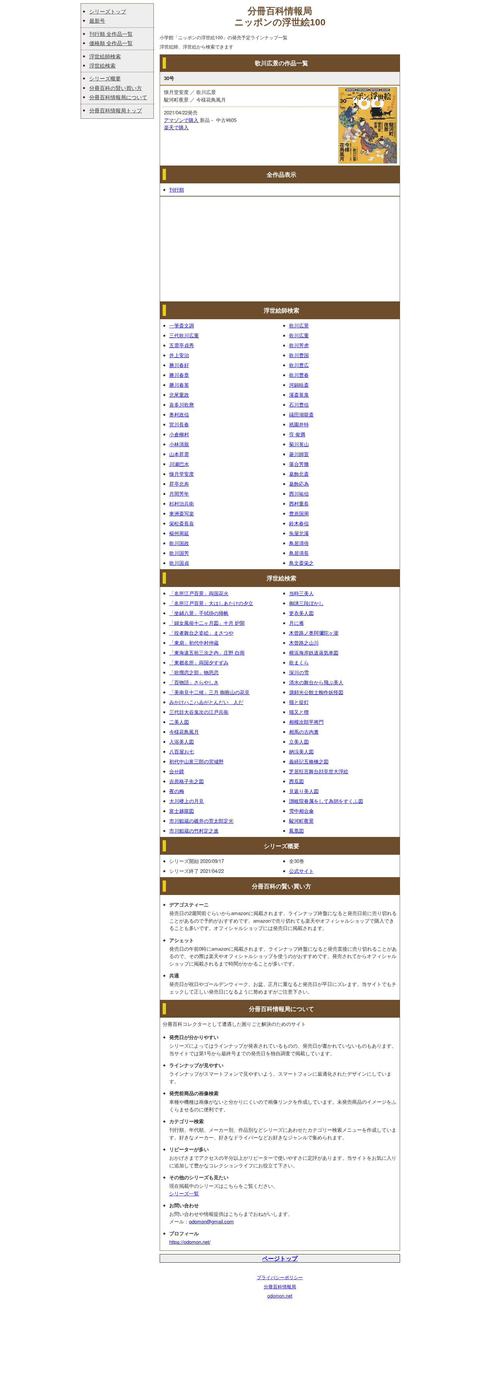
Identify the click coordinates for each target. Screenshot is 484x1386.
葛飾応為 (299, 483)
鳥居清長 (299, 552)
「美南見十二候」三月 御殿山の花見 (209, 692)
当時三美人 (301, 593)
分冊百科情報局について (118, 97)
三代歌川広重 (184, 335)
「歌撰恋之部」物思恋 (194, 672)
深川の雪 (299, 672)
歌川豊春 (299, 374)
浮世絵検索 (102, 65)
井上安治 (179, 355)
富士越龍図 (181, 810)
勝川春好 (179, 364)
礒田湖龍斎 (301, 414)
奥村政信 (179, 414)
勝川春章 (179, 374)
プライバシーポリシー (280, 1277)
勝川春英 (179, 384)
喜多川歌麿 (181, 404)
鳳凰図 (296, 830)
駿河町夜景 (301, 820)
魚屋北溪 (299, 533)
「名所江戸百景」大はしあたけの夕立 (211, 603)
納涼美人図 (301, 751)
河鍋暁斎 (299, 384)
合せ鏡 (176, 771)
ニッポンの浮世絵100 (280, 22)
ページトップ (280, 1258)
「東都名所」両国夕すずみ (199, 662)
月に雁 (296, 622)
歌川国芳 (179, 552)
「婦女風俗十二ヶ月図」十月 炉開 (207, 622)
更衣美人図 (301, 612)
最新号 (97, 20)
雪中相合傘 (301, 810)
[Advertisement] (280, 249)
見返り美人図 (304, 790)
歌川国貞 (179, 562)
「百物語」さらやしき (194, 682)
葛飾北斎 (299, 473)
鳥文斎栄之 (301, 562)
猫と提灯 (299, 701)
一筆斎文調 (181, 325)
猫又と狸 (299, 711)
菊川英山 (299, 444)
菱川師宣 (299, 453)
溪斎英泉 (299, 394)
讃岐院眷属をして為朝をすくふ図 (326, 800)
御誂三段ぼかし (306, 603)
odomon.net (279, 1295)
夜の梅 (176, 790)
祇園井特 (299, 424)
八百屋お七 (181, 751)
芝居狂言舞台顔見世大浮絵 (318, 771)
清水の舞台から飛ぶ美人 (316, 682)
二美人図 (179, 721)
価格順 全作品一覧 (111, 43)
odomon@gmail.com (211, 1221)
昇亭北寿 (179, 483)
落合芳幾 (299, 463)
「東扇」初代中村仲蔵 (194, 642)
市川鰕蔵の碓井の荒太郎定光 (201, 820)
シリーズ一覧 (184, 1193)
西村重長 (299, 503)
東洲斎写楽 (181, 513)
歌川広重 (299, 335)
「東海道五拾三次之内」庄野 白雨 (207, 652)
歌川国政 (179, 542)
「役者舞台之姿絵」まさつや (201, 632)
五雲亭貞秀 (181, 345)
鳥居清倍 (299, 542)
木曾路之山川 (304, 642)
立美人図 (299, 741)
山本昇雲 (179, 453)
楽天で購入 (176, 127)
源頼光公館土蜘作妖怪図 (316, 692)
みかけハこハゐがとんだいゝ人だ (206, 701)
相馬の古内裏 (304, 731)
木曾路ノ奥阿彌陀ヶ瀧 (313, 632)
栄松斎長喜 (181, 523)
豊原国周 (299, 513)
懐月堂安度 (181, 473)
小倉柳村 (179, 434)
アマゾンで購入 (181, 119)
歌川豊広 (299, 364)
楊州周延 (179, 533)
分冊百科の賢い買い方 (115, 88)
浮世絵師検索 (105, 56)
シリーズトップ (107, 11)
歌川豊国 (299, 355)
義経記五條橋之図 (309, 761)
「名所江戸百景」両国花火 (199, 593)
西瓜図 (296, 781)
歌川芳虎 (299, 345)
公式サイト (301, 870)
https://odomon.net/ (189, 1241)
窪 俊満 (297, 434)
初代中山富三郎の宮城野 (196, 761)
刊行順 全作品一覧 (111, 34)
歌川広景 (299, 325)
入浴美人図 (181, 741)
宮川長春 (179, 424)
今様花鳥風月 (184, 731)
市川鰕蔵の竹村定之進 (194, 830)
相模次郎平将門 (306, 721)
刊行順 (176, 189)
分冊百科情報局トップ (115, 110)
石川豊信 (299, 404)
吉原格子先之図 (186, 781)
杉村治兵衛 (181, 503)
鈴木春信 (299, 523)
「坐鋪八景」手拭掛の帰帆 (199, 612)
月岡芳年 (179, 493)
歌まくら (299, 662)
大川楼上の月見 (186, 800)
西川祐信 (299, 493)
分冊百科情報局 (280, 1286)
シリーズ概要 (105, 78)
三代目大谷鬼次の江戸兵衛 (199, 711)
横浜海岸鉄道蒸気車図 (313, 652)
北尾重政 (179, 394)
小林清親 (179, 444)
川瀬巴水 (179, 463)
